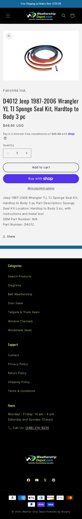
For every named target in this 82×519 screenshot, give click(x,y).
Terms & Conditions (21, 391)
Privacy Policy (18, 364)
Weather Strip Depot (34, 511)
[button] (8, 15)
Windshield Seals (20, 330)
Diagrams (14, 285)
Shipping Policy (19, 382)
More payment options (41, 188)
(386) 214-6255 (37, 428)
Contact (13, 355)
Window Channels (20, 321)
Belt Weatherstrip (20, 294)
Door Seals (15, 303)
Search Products (19, 276)
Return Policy (17, 373)
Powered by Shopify (58, 511)
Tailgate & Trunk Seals (23, 312)
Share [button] (11, 236)
